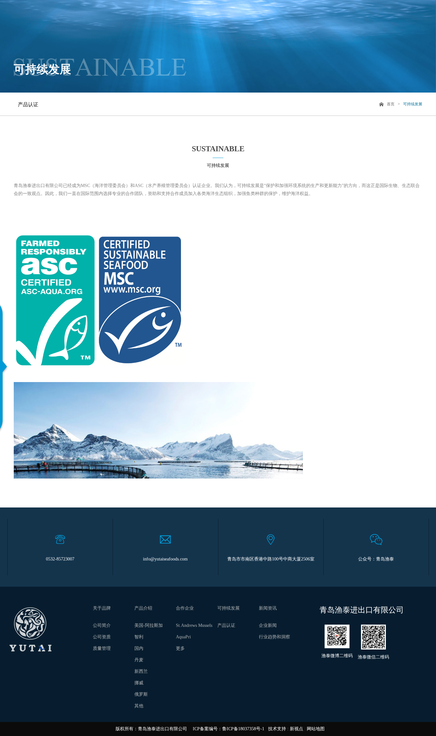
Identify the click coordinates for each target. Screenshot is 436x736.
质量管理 (102, 648)
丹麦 (138, 659)
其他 (138, 705)
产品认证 (28, 104)
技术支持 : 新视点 (285, 728)
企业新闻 (268, 625)
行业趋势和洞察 (274, 637)
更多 (180, 648)
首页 (391, 104)
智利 (138, 637)
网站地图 (316, 728)
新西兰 (141, 671)
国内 (138, 648)
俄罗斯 (141, 694)
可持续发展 (412, 104)
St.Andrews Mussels (194, 625)
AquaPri (183, 637)
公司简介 (102, 625)
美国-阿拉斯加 (148, 625)
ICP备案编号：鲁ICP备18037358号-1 (228, 728)
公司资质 (102, 637)
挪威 (138, 682)
